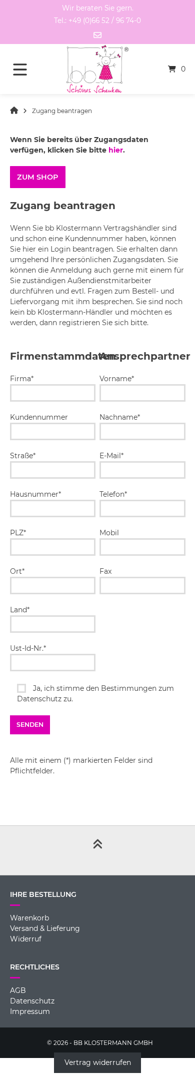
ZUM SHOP (37, 177)
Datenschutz (32, 1000)
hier (115, 150)
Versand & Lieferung (45, 928)
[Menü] (27, 69)
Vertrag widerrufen (97, 1062)
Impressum (30, 1011)
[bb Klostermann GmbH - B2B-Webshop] (14, 111)
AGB (18, 990)
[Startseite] (97, 69)
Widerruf (26, 938)
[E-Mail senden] (98, 35)
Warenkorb (29, 917)
